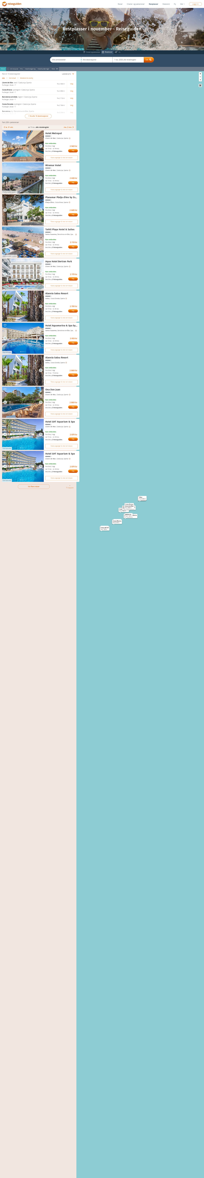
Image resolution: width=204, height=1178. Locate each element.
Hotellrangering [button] (30, 69)
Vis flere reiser (34, 487)
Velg (73, 150)
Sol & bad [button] (12, 78)
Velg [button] (71, 84)
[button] (65, 60)
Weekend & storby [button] (26, 78)
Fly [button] (175, 4)
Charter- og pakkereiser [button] (136, 4)
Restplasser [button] (153, 4)
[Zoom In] (200, 73)
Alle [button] (3, 78)
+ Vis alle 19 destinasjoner (38, 116)
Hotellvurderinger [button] (43, 69)
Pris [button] (21, 69)
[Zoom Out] (200, 76)
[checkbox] (8, 69)
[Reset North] (200, 79)
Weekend (166, 4)
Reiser (120, 4)
